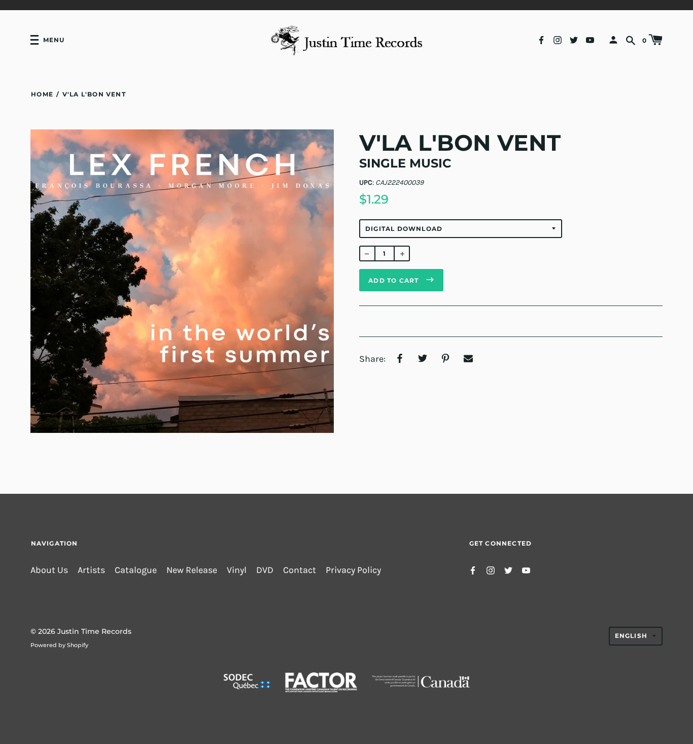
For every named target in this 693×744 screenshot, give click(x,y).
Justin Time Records (94, 631)
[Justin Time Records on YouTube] (590, 39)
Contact (299, 570)
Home (42, 94)
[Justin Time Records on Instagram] (557, 39)
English (631, 635)
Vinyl (237, 570)
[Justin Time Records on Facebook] (541, 39)
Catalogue (136, 570)
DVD (264, 570)
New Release (191, 570)
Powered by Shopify (59, 645)
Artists (91, 570)
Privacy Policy (353, 570)
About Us (49, 570)
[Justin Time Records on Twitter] (574, 39)
